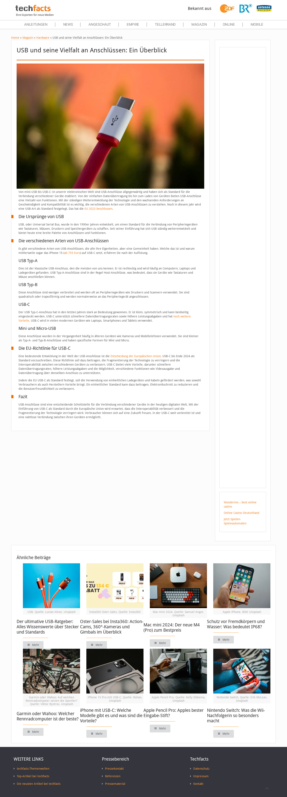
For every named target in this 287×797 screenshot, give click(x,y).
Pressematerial (115, 783)
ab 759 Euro (72, 253)
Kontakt (198, 783)
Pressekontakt (114, 768)
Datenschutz (201, 768)
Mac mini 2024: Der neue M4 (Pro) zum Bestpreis (172, 627)
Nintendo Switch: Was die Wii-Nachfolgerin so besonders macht (236, 715)
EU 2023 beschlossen (98, 208)
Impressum (201, 776)
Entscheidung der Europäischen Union (136, 356)
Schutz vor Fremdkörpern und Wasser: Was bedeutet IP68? (236, 624)
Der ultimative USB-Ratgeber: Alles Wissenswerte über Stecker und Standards (48, 627)
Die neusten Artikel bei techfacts (39, 783)
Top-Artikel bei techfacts (33, 776)
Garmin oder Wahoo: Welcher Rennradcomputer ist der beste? (48, 716)
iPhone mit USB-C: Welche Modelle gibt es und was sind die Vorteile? (111, 715)
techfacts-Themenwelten (33, 768)
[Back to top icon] (266, 788)
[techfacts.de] (33, 10)
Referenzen (112, 776)
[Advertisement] (243, 126)
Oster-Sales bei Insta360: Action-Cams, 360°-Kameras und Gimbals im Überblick (112, 627)
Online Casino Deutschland (241, 513)
